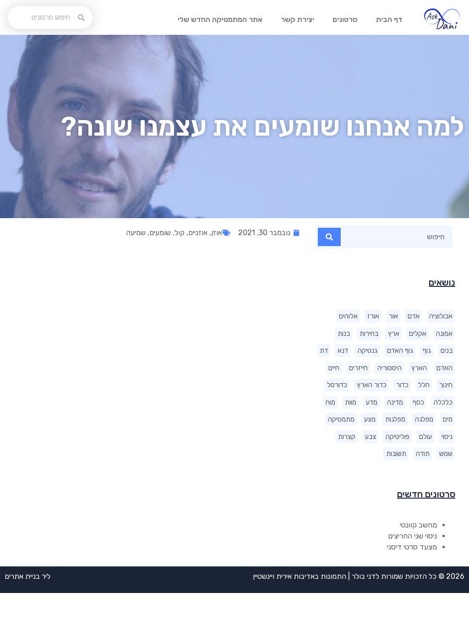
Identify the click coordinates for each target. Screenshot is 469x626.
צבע (370, 437)
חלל (424, 385)
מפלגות (395, 419)
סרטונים (345, 19)
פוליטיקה (397, 437)
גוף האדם (400, 350)
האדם (444, 368)
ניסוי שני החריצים (412, 536)
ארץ (393, 333)
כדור (402, 385)
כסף (418, 402)
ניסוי (447, 437)
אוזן (216, 232)
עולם (425, 437)
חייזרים (358, 368)
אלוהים (348, 316)
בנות (344, 333)
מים (448, 419)
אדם (414, 316)
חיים (333, 368)
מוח (330, 402)
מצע (370, 419)
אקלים (417, 333)
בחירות (369, 333)
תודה (423, 454)
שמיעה (136, 232)
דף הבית (389, 19)
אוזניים (197, 232)
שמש (446, 454)
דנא (343, 350)
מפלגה (424, 419)
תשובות (396, 454)
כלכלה (443, 402)
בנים (447, 350)
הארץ (419, 368)
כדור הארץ (372, 385)
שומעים (160, 232)
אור (393, 316)
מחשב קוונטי (418, 525)
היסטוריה (389, 368)
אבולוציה (441, 316)
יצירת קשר (297, 19)
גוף (427, 350)
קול (180, 232)
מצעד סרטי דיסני (412, 547)
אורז (373, 316)
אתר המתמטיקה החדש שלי (220, 19)
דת (324, 350)
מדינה (395, 402)
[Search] (329, 237)
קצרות (346, 437)
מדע (371, 402)
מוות (350, 402)
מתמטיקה (341, 419)
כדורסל (337, 385)
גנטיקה (367, 350)
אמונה (444, 333)
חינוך (446, 385)
